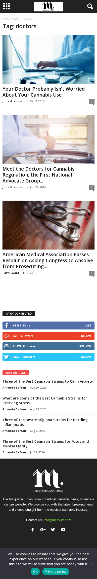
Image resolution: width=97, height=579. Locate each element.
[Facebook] (34, 530)
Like (88, 325)
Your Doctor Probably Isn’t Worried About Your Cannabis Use (43, 92)
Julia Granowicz (14, 101)
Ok (35, 572)
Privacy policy (56, 572)
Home (5, 18)
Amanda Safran (14, 387)
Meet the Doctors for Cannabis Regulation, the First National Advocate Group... (38, 175)
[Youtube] (63, 530)
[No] (90, 563)
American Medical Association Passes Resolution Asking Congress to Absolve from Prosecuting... (47, 260)
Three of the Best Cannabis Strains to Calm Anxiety (47, 381)
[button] (89, 6)
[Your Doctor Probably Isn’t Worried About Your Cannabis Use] (48, 59)
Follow (85, 336)
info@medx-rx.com (57, 520)
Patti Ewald (10, 273)
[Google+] (44, 530)
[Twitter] (54, 530)
